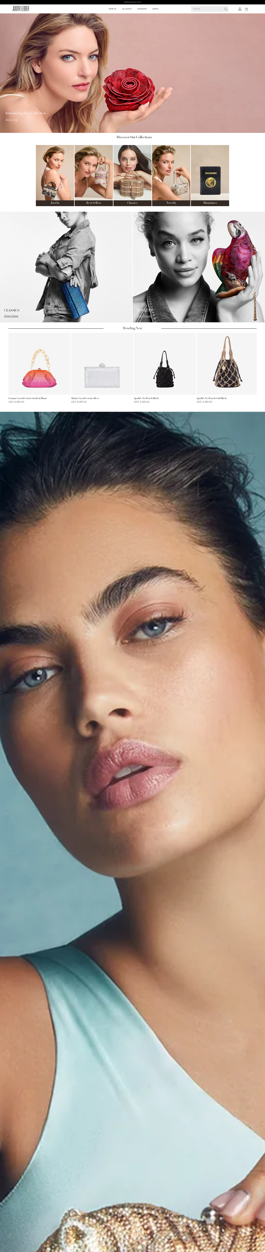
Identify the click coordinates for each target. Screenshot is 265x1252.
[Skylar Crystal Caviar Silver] (102, 364)
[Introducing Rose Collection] (132, 73)
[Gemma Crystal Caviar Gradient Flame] (39, 364)
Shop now (12, 119)
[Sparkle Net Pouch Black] (165, 364)
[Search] (223, 9)
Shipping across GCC (132, 2)
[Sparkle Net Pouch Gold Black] (228, 364)
